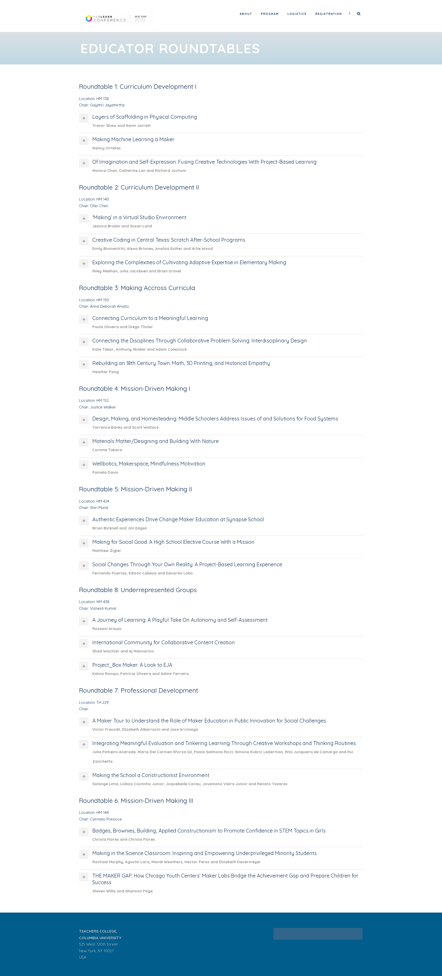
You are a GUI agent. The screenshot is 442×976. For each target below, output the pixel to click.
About (246, 14)
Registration (328, 14)
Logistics (297, 14)
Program (270, 14)
